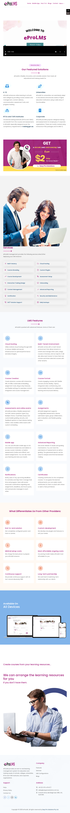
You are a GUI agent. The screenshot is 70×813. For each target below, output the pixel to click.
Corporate (40, 117)
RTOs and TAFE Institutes (13, 117)
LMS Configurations (42, 773)
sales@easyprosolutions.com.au (48, 790)
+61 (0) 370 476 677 (44, 787)
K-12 (5, 92)
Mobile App (36, 3)
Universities (40, 92)
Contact (55, 3)
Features (39, 768)
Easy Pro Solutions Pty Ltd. (50, 809)
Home (29, 3)
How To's (44, 3)
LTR (68, 10)
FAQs (4, 787)
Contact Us (6, 793)
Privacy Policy (7, 790)
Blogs (50, 3)
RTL (68, 13)
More (61, 3)
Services (38, 771)
